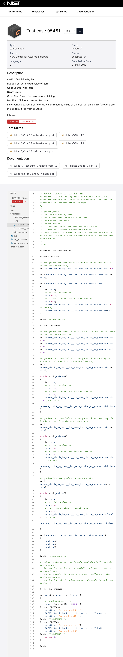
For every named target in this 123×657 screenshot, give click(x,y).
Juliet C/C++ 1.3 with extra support (34, 135)
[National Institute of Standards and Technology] (11, 4)
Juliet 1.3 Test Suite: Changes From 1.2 (35, 165)
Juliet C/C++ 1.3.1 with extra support (35, 151)
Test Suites (60, 11)
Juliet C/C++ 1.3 (74, 143)
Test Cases (38, 11)
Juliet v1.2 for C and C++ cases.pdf (34, 173)
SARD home (15, 11)
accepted (77, 56)
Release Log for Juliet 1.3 (83, 165)
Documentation (85, 11)
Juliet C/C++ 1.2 (74, 135)
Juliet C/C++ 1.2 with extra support (34, 143)
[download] (79, 31)
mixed (75, 48)
